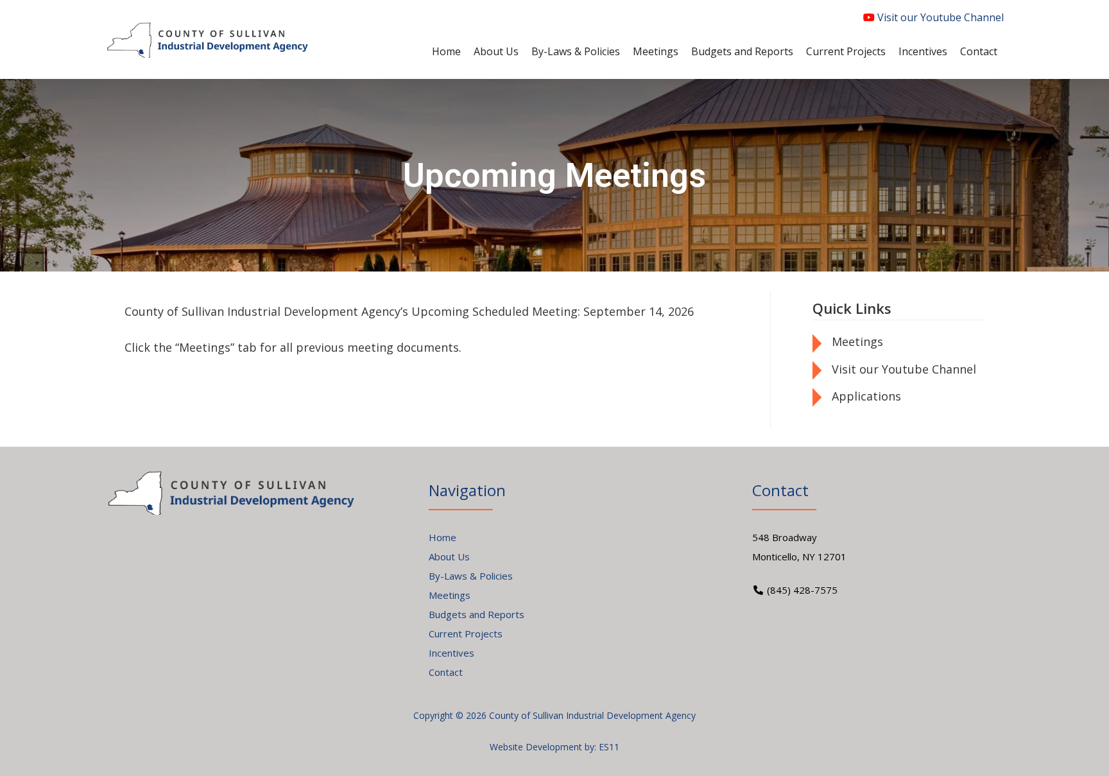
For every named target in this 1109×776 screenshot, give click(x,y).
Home (442, 537)
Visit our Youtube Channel (939, 17)
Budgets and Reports (476, 614)
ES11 (609, 747)
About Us (449, 556)
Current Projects (466, 633)
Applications (866, 396)
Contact (446, 672)
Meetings (857, 341)
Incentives (451, 652)
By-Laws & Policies (471, 575)
